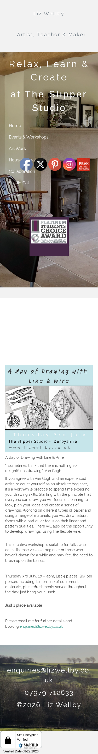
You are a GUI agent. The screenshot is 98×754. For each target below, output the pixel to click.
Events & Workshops (29, 137)
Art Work (17, 148)
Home (15, 125)
